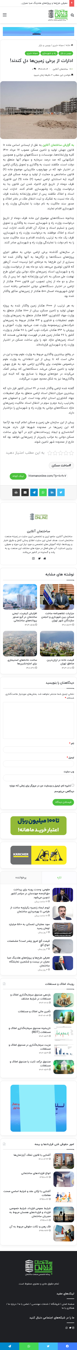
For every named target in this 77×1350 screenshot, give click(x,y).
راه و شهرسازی (49, 53)
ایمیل (70, 757)
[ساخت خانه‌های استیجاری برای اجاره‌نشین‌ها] (20, 644)
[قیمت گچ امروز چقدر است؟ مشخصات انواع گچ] (63, 946)
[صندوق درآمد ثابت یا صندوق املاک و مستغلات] (63, 1067)
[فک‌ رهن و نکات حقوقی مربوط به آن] (63, 1233)
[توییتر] (61, 492)
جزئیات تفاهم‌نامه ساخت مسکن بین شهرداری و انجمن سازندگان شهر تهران (57, 617)
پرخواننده (21, 878)
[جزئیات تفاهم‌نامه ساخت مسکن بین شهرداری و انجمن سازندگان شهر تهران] (57, 597)
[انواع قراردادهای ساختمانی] (63, 1179)
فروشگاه (55, 1304)
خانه (68, 45)
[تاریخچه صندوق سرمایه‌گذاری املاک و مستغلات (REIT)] (63, 1033)
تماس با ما (24, 1304)
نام (71, 743)
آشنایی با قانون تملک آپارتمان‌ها (32, 1155)
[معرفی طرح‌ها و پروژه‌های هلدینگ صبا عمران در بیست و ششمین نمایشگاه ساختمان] (63, 963)
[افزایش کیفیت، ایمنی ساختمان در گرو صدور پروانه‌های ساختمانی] (20, 597)
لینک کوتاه (18, 476)
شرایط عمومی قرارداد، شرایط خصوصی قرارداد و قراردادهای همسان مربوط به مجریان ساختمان (30, 1212)
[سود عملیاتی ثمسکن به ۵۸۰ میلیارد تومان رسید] (63, 930)
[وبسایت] (43, 558)
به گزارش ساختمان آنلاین (58, 145)
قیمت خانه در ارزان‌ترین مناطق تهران (60, 661)
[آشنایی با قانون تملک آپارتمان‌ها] (63, 1161)
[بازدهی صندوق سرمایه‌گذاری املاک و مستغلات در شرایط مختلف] (63, 1000)
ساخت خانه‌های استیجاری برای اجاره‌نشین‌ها (22, 661)
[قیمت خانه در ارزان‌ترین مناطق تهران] (57, 644)
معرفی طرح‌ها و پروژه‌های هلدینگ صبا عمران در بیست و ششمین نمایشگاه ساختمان (28, 962)
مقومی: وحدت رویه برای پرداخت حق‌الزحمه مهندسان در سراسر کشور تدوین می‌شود (30, 893)
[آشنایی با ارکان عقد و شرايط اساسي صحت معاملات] (63, 1197)
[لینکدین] (52, 492)
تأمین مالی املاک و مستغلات (34, 1011)
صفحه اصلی (68, 1304)
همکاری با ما (68, 1308)
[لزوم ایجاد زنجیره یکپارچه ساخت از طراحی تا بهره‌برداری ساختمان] (63, 913)
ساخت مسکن (60, 465)
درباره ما (12, 1304)
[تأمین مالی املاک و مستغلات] (63, 1017)
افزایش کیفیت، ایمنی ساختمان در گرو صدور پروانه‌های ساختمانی (24, 617)
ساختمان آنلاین (60, 69)
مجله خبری (58, 45)
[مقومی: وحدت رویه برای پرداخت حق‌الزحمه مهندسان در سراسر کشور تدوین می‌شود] (63, 895)
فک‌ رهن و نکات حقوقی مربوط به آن (30, 1226)
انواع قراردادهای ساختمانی (36, 1173)
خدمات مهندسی (39, 1304)
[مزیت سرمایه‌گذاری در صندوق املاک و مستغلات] (63, 1050)
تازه (59, 878)
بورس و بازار (44, 45)
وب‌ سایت (69, 771)
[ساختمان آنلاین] (57, 15)
